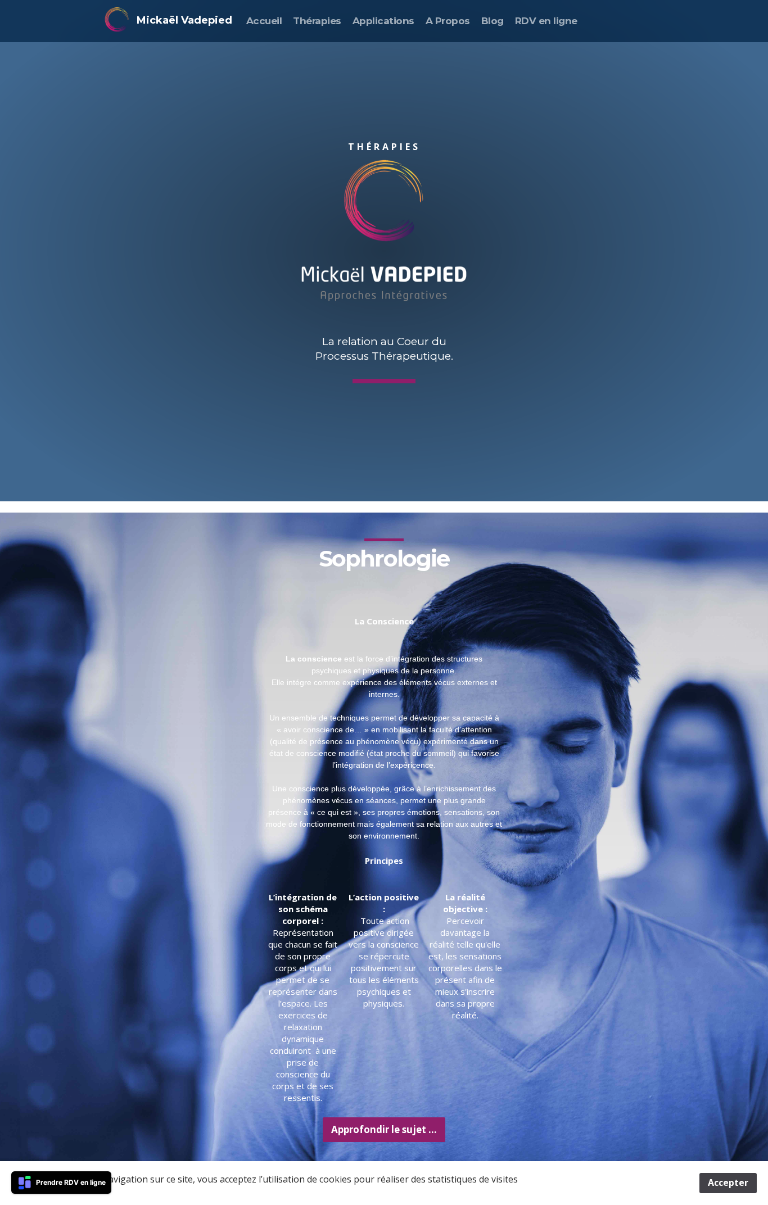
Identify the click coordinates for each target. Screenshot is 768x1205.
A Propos (448, 20)
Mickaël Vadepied (184, 20)
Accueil (264, 20)
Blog (492, 20)
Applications (383, 20)
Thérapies (317, 20)
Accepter (728, 1182)
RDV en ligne (546, 20)
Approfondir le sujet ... (384, 1129)
